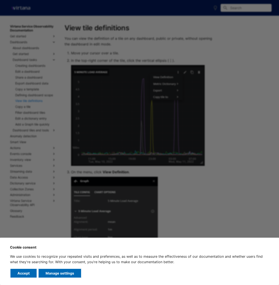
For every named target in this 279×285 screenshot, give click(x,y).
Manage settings (60, 273)
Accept (23, 273)
